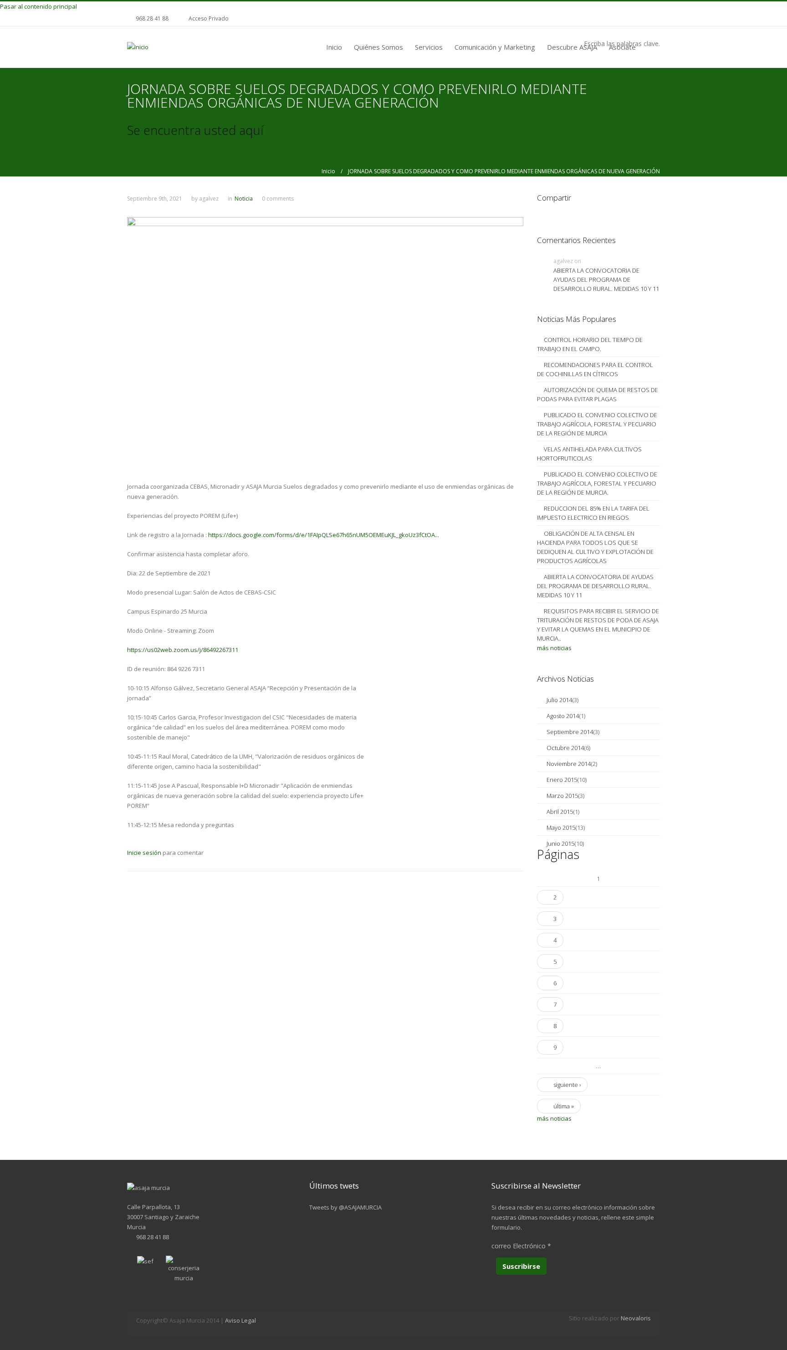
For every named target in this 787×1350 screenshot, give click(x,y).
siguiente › (567, 1085)
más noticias (554, 648)
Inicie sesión (144, 852)
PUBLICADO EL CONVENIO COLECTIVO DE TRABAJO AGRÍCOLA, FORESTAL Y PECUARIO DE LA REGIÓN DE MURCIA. (597, 483)
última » (563, 1106)
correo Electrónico (521, 1245)
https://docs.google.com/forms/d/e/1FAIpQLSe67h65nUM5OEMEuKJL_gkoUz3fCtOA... (323, 535)
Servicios (429, 47)
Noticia (244, 198)
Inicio (334, 47)
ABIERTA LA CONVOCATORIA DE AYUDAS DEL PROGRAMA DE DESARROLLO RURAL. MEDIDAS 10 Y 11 (606, 279)
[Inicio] (137, 46)
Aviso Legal (240, 1320)
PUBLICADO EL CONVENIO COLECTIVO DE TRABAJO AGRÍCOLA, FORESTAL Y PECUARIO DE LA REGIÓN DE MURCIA (597, 424)
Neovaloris (636, 1318)
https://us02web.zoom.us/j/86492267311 (182, 650)
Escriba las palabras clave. (622, 43)
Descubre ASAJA (572, 47)
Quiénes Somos (378, 47)
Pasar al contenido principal (38, 6)
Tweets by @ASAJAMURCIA (345, 1207)
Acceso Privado (209, 18)
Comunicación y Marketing (495, 47)
